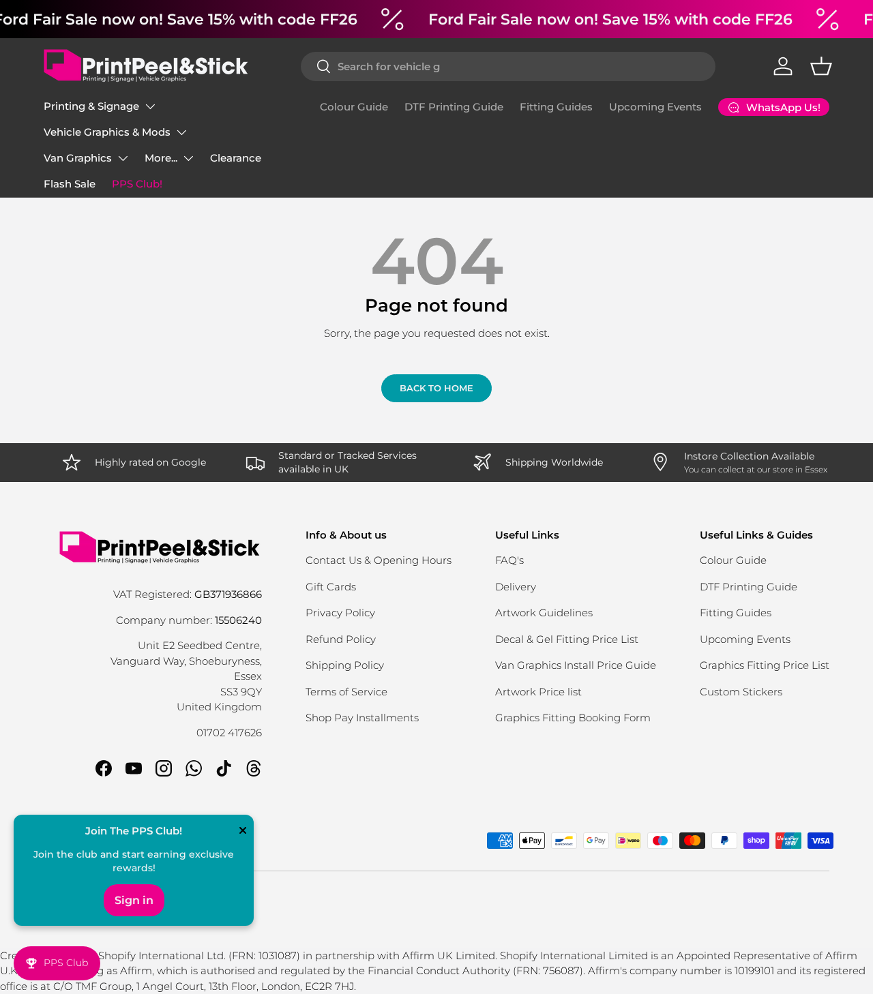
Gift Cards (331, 586)
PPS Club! (137, 183)
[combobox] (508, 66)
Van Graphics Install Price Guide (575, 665)
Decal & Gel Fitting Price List (566, 639)
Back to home (436, 387)
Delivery (515, 586)
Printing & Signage (91, 106)
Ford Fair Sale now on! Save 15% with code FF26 (610, 19)
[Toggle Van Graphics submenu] (123, 158)
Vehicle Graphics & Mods (107, 131)
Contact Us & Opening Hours (379, 560)
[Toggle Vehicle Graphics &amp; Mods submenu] (181, 132)
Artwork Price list (538, 691)
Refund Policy (341, 639)
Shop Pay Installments (362, 717)
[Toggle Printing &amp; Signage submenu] (150, 106)
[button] (821, 66)
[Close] (243, 832)
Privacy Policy (340, 612)
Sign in (134, 900)
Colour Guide (354, 106)
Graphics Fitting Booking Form (573, 717)
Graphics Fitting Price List (764, 665)
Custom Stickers (741, 691)
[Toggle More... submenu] (188, 158)
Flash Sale (69, 183)
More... (161, 157)
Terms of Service (346, 691)
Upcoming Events (655, 106)
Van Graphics (78, 157)
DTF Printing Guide (453, 106)
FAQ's (509, 560)
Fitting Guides (556, 106)
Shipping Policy (345, 665)
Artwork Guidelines (544, 612)
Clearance (235, 157)
